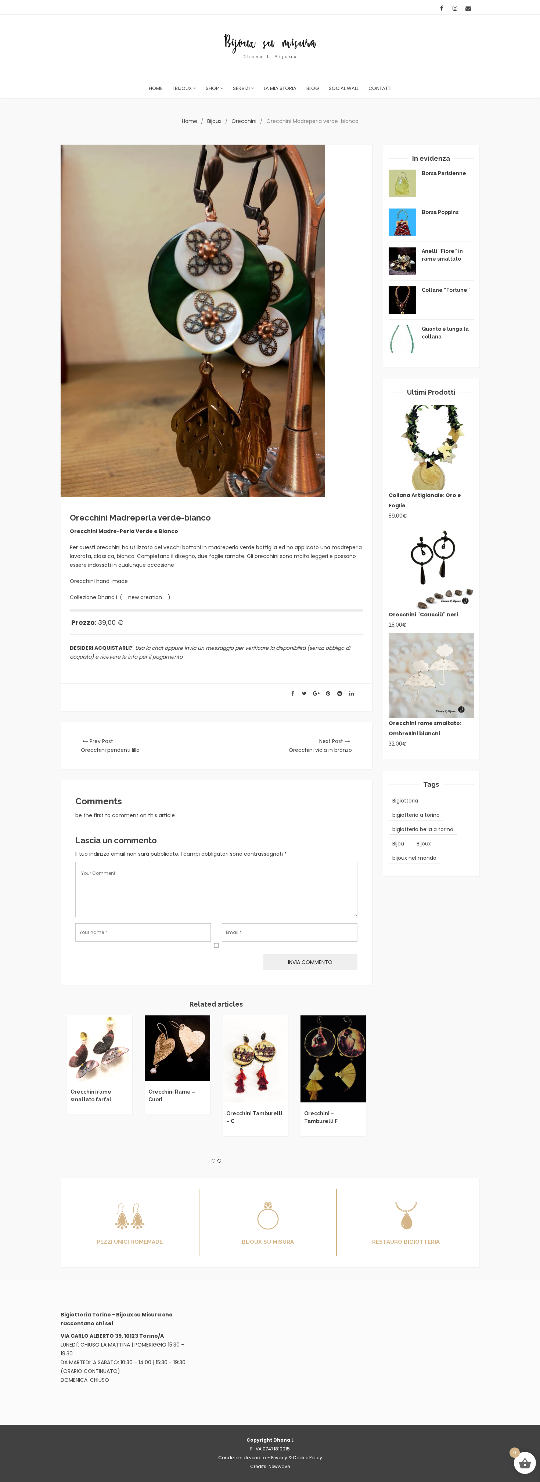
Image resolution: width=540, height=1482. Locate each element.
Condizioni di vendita (242, 1457)
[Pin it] (328, 693)
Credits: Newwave (270, 1466)
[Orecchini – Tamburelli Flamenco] (333, 1058)
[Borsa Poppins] (402, 222)
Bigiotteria (405, 800)
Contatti (380, 88)
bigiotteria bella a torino (422, 829)
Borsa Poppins (440, 212)
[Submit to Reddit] (340, 693)
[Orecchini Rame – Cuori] (177, 1048)
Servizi (242, 88)
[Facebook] (441, 8)
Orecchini (243, 121)
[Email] (468, 8)
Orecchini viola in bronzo (320, 750)
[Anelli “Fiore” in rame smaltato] (402, 261)
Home (156, 88)
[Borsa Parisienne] (402, 183)
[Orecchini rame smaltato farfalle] (99, 1048)
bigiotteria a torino (416, 815)
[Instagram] (455, 8)
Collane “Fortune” (446, 290)
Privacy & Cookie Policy (296, 1457)
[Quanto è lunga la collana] (402, 339)
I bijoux (183, 88)
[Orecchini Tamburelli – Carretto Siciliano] (255, 1059)
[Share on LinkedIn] (351, 693)
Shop (213, 88)
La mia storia (280, 88)
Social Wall (344, 88)
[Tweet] (304, 693)
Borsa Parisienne (444, 173)
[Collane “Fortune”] (402, 300)
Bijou (398, 843)
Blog (312, 88)
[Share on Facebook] (293, 693)
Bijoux (214, 121)
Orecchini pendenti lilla (110, 750)
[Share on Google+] (316, 693)
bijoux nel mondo (414, 858)
